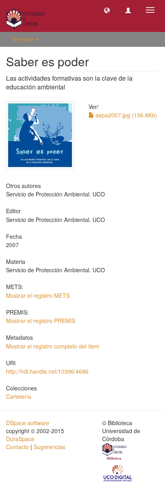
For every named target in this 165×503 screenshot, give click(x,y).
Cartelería (18, 396)
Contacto (17, 447)
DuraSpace (20, 439)
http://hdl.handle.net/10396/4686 (47, 371)
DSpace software (27, 423)
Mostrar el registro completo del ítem (52, 346)
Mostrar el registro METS (38, 295)
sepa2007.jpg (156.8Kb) (125, 115)
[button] (107, 10)
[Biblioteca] (115, 452)
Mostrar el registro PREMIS (40, 321)
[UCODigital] (118, 473)
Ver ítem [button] (23, 39)
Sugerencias (49, 447)
